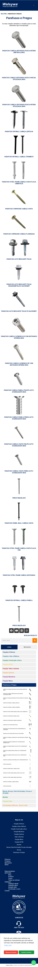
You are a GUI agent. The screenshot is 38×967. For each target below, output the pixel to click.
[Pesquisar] (34, 640)
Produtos (8, 861)
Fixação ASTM (19, 842)
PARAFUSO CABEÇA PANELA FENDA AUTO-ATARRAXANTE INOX (19, 418)
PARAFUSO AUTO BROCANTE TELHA (19, 259)
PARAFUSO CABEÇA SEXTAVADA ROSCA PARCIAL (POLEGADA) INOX (19, 78)
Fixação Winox (19, 839)
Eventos (11, 876)
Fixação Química (19, 834)
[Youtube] (16, 630)
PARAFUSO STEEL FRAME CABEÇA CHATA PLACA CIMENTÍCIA (19, 183)
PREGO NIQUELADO (19, 498)
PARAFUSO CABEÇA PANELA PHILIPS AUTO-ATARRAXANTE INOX (19, 391)
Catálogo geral (13, 885)
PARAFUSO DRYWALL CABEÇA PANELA (19, 600)
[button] (33, 5)
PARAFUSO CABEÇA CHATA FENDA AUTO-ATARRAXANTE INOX (19, 472)
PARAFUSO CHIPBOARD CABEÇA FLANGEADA (19, 234)
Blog (9, 875)
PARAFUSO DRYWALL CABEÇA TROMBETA (19, 157)
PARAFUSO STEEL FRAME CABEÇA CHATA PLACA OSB (19, 549)
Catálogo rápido (13, 884)
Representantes (10, 871)
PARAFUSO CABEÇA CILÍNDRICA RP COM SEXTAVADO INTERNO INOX (19, 364)
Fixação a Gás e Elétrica (19, 826)
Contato (7, 891)
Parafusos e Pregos (19, 852)
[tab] (9, 647)
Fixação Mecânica (19, 831)
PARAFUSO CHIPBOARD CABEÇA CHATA (19, 209)
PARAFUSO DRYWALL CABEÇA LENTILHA (19, 131)
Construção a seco (14, 889)
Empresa (7, 859)
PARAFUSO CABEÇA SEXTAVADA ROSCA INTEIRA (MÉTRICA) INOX (19, 51)
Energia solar (12, 887)
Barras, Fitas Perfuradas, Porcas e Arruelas (19, 847)
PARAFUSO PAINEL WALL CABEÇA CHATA (19, 523)
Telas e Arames (19, 837)
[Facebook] (11, 630)
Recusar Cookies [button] (11, 952)
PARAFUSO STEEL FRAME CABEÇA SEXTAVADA (19, 575)
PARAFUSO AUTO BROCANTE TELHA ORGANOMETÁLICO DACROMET (19, 285)
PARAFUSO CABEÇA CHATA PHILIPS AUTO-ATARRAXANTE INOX (19, 445)
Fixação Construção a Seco (19, 829)
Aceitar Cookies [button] (26, 952)
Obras (6, 865)
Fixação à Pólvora (19, 824)
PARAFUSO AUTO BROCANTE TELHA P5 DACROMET (19, 311)
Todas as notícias (14, 880)
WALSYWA (4, 14)
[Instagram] (26, 630)
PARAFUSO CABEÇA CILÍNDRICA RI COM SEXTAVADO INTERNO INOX (19, 337)
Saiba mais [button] (8, 945)
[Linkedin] (21, 630)
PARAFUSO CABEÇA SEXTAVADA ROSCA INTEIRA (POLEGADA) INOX (19, 105)
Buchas (19, 844)
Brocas (19, 850)
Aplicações (8, 863)
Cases (10, 878)
